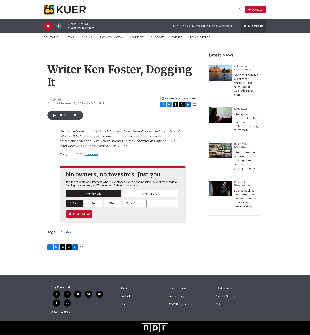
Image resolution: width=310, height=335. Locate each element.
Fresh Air (91, 154)
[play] (48, 26)
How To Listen (111, 37)
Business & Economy (241, 145)
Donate (257, 9)
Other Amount (135, 203)
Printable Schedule (226, 296)
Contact (125, 296)
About (124, 288)
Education (240, 108)
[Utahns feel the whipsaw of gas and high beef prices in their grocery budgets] (220, 150)
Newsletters (200, 37)
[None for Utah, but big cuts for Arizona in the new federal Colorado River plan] (220, 73)
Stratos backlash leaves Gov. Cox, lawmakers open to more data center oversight (245, 198)
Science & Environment (242, 68)
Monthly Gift (93, 193)
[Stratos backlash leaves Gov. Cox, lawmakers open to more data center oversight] (220, 188)
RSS (217, 304)
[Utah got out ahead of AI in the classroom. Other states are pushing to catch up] (220, 115)
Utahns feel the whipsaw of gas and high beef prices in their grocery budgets (244, 160)
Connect (136, 37)
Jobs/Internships (177, 288)
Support (157, 37)
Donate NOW (80, 214)
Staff (123, 304)
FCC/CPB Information (180, 304)
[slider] (64, 26)
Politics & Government (242, 184)
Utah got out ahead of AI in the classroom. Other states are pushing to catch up (246, 122)
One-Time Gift (150, 193)
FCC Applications (225, 288)
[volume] (59, 26)
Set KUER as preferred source (180, 98)
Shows (87, 37)
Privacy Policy (176, 296)
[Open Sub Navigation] (60, 37)
